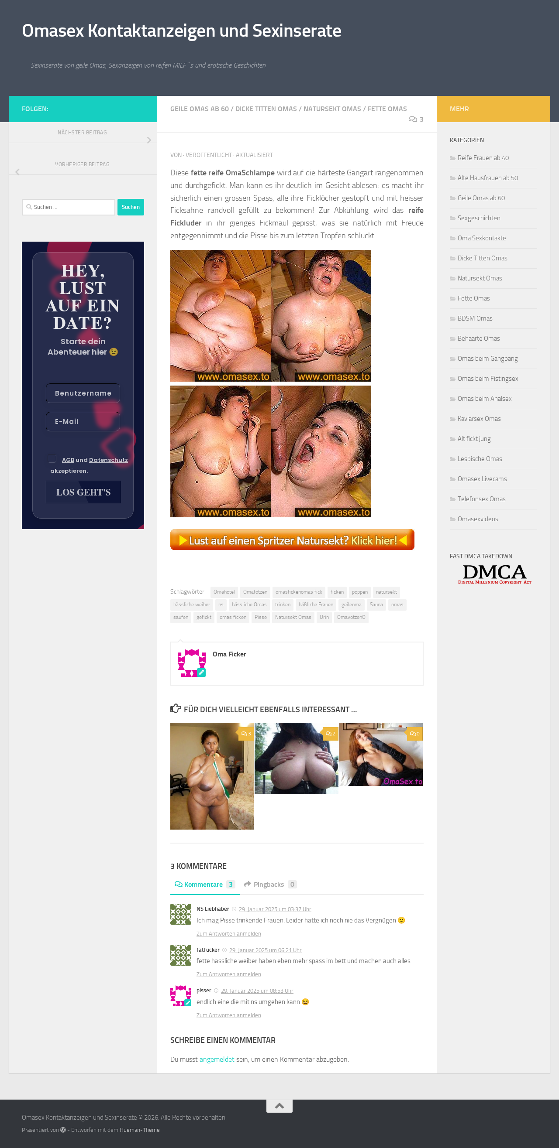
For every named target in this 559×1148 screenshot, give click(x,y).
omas (397, 604)
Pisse (261, 617)
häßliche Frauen (316, 604)
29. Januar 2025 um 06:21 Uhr (265, 950)
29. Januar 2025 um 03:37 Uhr (275, 909)
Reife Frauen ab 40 (483, 158)
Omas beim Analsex (485, 399)
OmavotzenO (351, 617)
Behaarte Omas (479, 338)
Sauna (376, 604)
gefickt (204, 617)
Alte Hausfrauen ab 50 (488, 178)
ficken (337, 592)
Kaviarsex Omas (479, 419)
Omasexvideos (478, 519)
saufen (180, 617)
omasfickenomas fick (299, 592)
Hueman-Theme (140, 1130)
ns (221, 604)
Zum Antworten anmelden (229, 933)
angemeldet (217, 1059)
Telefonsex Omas (482, 499)
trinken (282, 604)
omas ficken (233, 617)
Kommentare (208, 884)
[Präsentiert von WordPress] (63, 1130)
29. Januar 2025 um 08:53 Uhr (257, 990)
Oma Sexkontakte (482, 238)
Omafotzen (255, 592)
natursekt (386, 592)
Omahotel (224, 592)
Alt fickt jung (474, 439)
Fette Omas (387, 109)
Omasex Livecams (482, 479)
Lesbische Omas (480, 459)
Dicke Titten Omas (266, 109)
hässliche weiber (191, 604)
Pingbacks (274, 884)
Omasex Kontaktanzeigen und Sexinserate (181, 30)
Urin (324, 617)
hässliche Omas (249, 604)
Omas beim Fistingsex (488, 379)
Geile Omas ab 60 (199, 109)
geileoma (352, 604)
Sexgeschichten (479, 218)
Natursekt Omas (332, 109)
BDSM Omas (475, 318)
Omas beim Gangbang (488, 358)
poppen (360, 592)
